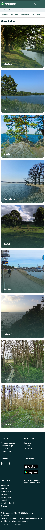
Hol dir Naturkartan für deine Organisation (33, 481)
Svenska (5, 485)
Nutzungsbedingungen (31, 518)
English (4, 488)
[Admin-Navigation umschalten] (41, 3)
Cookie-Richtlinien (8, 521)
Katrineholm (9, 199)
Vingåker (7, 424)
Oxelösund (8, 289)
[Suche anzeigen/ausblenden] (35, 3)
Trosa (6, 379)
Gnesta (6, 154)
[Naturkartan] (8, 4)
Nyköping (7, 244)
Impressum (23, 521)
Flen (5, 109)
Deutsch (5, 491)
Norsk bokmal (7, 503)
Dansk (4, 506)
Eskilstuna (7, 64)
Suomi (4, 500)
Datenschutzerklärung (10, 518)
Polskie (4, 494)
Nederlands (6, 497)
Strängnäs (8, 334)
